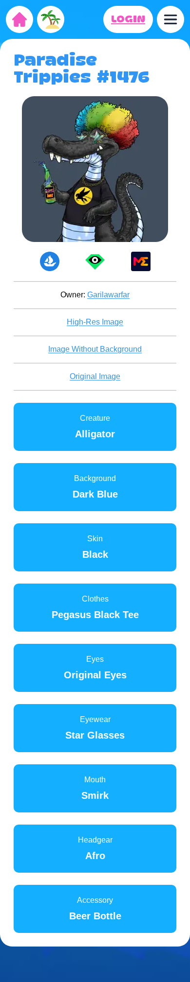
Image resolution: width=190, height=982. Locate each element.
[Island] (50, 19)
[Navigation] (170, 19)
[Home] (19, 19)
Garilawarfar (108, 295)
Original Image (95, 376)
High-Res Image (95, 322)
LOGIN (128, 19)
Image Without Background (95, 349)
